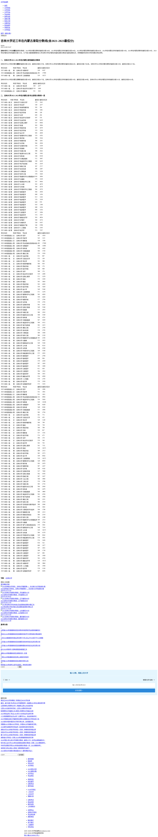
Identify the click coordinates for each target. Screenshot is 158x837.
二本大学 (31, 794)
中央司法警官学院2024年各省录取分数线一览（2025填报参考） (21, 745)
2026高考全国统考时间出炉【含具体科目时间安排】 (17, 727)
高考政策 (31, 759)
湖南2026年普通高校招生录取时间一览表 (14, 653)
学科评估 (31, 827)
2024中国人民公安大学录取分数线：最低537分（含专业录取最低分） (23, 740)
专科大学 (31, 763)
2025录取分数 (32, 771)
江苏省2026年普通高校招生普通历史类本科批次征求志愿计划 (20, 642)
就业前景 (31, 802)
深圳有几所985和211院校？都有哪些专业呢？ (15, 748)
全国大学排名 (32, 812)
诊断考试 (7, 23)
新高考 (30, 761)
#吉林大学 (8, 578)
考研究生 (7, 27)
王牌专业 (31, 810)
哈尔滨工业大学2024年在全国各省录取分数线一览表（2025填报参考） (23, 743)
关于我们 (31, 822)
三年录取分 (31, 806)
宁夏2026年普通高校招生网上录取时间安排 (15, 657)
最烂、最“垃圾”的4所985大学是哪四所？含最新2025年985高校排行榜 (23, 703)
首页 (5, 5)
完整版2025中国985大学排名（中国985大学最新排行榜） (19, 724)
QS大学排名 (32, 789)
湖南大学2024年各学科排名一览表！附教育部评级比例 (18, 729)
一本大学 (31, 792)
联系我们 (31, 820)
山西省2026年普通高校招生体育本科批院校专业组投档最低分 (20, 630)
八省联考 (31, 824)
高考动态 (7, 16)
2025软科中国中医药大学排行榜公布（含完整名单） (17, 721)
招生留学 (7, 25)
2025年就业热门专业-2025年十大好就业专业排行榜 (17, 713)
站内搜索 (21, 754)
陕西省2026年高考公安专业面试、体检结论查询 (16, 665)
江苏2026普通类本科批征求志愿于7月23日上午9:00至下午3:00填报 (22, 638)
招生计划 (7, 21)
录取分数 (7, 19)
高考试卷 (31, 804)
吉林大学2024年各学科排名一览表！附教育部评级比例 (18, 732)
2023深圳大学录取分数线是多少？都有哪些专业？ (17, 751)
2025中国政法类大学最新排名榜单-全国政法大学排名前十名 (20, 719)
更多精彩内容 (5, 584)
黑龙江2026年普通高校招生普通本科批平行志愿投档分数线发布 (21, 634)
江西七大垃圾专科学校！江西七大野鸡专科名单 (16, 708)
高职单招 (31, 816)
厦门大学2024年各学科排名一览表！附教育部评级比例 (18, 735)
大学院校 (7, 8)
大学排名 (7, 10)
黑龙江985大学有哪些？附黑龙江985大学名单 (15, 700)
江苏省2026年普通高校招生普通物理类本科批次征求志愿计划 (20, 645)
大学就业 (7, 30)
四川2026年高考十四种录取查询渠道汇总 (14, 649)
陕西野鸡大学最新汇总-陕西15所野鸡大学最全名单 (17, 711)
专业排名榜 (31, 814)
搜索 (20, 667)
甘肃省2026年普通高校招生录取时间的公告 (15, 661)
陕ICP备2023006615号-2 (31, 835)
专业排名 (7, 14)
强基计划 (31, 796)
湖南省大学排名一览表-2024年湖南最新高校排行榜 (17, 737)
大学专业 (7, 12)
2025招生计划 (32, 769)
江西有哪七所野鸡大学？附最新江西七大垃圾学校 (17, 705)
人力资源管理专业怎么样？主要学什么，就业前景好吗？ (19, 716)
